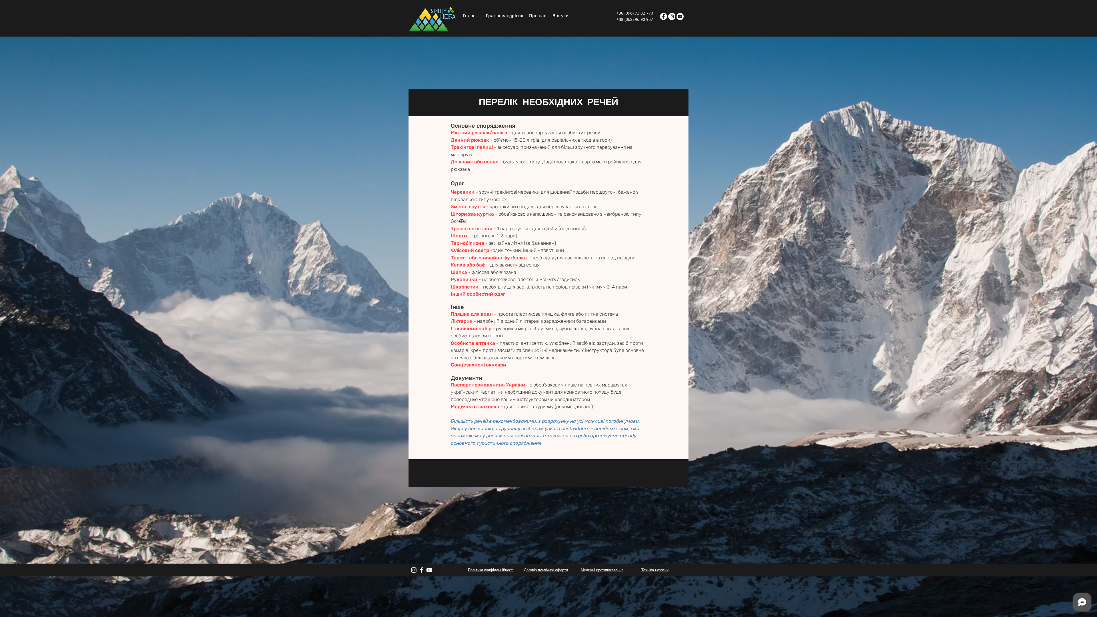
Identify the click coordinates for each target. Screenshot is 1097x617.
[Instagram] (671, 16)
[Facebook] (663, 16)
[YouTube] (680, 16)
